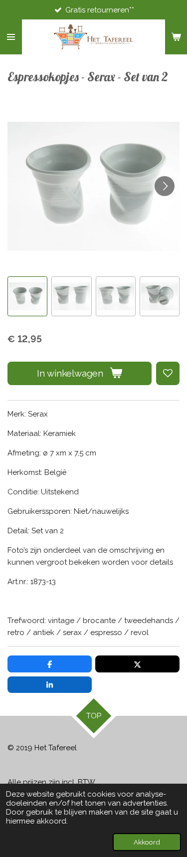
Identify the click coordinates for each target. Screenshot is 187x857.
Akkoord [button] (147, 842)
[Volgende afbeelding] (165, 186)
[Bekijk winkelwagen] (176, 36)
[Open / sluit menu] (11, 36)
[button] (27, 296)
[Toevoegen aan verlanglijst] (168, 373)
